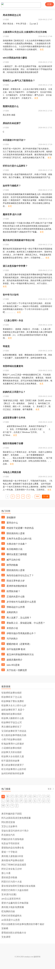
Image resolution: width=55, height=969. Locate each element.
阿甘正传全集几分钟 (11, 869)
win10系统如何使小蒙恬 (15, 58)
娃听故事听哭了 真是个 (13, 710)
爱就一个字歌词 (9, 852)
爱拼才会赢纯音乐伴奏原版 (14, 903)
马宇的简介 (12, 638)
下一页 (45, 496)
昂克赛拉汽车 (8, 835)
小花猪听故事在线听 (11, 748)
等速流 (6, 346)
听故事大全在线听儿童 (12, 756)
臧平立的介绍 (13, 560)
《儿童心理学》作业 (13, 320)
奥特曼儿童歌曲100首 (12, 856)
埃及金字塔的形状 (10, 843)
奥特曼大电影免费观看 (12, 907)
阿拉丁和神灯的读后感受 (13, 864)
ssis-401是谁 (13, 665)
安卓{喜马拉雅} (8, 894)
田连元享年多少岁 (16, 580)
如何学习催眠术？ (12, 185)
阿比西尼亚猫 (8, 822)
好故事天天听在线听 (11, 752)
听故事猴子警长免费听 (12, 701)
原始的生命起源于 (12, 123)
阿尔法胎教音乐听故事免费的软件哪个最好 (22, 924)
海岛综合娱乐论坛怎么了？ (20, 575)
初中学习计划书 (11, 294)
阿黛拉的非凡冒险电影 (12, 839)
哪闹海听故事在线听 (11, 714)
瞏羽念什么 (12, 523)
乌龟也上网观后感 (12, 472)
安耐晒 (4, 928)
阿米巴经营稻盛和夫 (11, 915)
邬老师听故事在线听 (11, 693)
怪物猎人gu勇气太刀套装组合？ (19, 80)
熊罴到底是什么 (11, 106)
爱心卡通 (5, 873)
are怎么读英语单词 (10, 898)
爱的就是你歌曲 (9, 877)
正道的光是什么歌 (16, 596)
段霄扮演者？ (13, 591)
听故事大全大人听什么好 (13, 705)
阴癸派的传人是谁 (16, 533)
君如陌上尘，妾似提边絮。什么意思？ (26, 623)
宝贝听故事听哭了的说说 (13, 731)
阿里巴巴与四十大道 (11, 881)
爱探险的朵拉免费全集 (12, 847)
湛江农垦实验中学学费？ (15, 266)
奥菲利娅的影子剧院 (11, 813)
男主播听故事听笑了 (11, 727)
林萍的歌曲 (12, 565)
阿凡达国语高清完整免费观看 (16, 818)
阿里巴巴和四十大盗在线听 (14, 890)
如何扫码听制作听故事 (12, 773)
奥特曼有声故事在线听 (12, 860)
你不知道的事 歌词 (16, 649)
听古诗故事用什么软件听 (13, 769)
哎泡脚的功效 (8, 911)
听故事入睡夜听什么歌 (12, 718)
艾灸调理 (5, 937)
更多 (50, 789)
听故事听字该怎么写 (11, 722)
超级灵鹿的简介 (14, 660)
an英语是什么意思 (10, 920)
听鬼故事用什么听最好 (12, 744)
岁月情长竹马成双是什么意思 (21, 602)
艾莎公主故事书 (9, 826)
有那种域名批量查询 (13, 366)
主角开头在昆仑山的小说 (19, 538)
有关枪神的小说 (14, 549)
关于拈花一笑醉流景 (17, 670)
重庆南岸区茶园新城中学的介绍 (18, 240)
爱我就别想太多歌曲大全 (13, 932)
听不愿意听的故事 (10, 761)
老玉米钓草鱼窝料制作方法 (20, 654)
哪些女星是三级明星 (17, 554)
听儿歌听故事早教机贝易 (13, 735)
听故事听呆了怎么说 (11, 697)
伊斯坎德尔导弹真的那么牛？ (21, 633)
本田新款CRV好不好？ (14, 140)
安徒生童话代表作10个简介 (15, 830)
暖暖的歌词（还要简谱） (19, 644)
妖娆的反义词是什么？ (14, 392)
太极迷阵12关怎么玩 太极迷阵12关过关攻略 (25, 32)
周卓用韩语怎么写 (12, 15)
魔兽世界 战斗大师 (12, 214)
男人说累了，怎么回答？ (19, 617)
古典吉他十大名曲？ (17, 544)
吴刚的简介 (12, 612)
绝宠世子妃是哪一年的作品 (20, 528)
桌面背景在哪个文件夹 (14, 417)
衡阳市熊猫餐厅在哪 (13, 443)
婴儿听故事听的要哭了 (12, 765)
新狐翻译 (11, 517)
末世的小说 (12, 628)
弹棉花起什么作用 (16, 607)
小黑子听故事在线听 (11, 739)
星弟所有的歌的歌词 (17, 586)
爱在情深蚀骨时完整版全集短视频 (18, 886)
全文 (42, 49)
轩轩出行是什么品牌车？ (15, 166)
